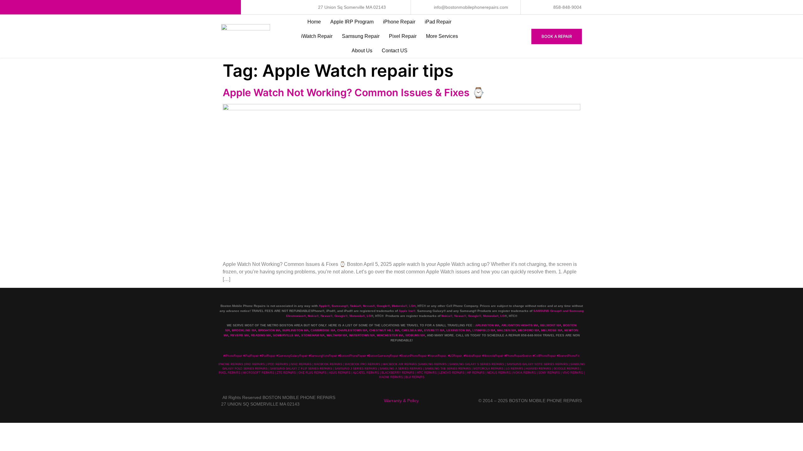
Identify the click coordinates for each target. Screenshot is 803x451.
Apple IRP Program (352, 21)
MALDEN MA (506, 330)
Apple (323, 306)
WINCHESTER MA (390, 335)
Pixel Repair (403, 36)
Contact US (394, 50)
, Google (381, 306)
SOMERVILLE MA (286, 335)
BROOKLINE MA (244, 330)
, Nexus (367, 306)
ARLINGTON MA (487, 325)
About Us (362, 50)
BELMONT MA (550, 325)
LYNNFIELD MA (483, 330)
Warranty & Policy (401, 400)
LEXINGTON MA (458, 330)
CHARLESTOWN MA (352, 330)
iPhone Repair (399, 21)
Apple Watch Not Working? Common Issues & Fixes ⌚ (354, 92)
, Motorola (397, 306)
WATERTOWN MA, (362, 335)
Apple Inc (406, 311)
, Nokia (353, 306)
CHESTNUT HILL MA (384, 330)
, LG (410, 306)
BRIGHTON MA (269, 330)
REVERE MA (239, 335)
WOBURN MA (415, 335)
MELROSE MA (551, 330)
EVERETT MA (434, 330)
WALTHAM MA (337, 335)
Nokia (312, 316)
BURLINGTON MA (295, 330)
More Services (442, 36)
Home (314, 21)
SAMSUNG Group (546, 311)
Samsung (339, 306)
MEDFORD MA (528, 330)
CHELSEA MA (412, 330)
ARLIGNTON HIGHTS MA (519, 325)
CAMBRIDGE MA (323, 330)
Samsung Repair (361, 36)
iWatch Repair (316, 36)
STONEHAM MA (313, 335)
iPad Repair (438, 21)
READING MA (261, 335)
